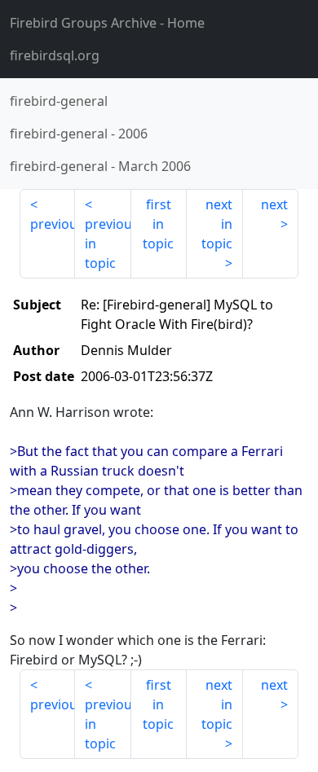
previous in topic (107, 243)
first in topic (158, 223)
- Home (107, 23)
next (274, 204)
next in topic (216, 223)
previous (52, 224)
